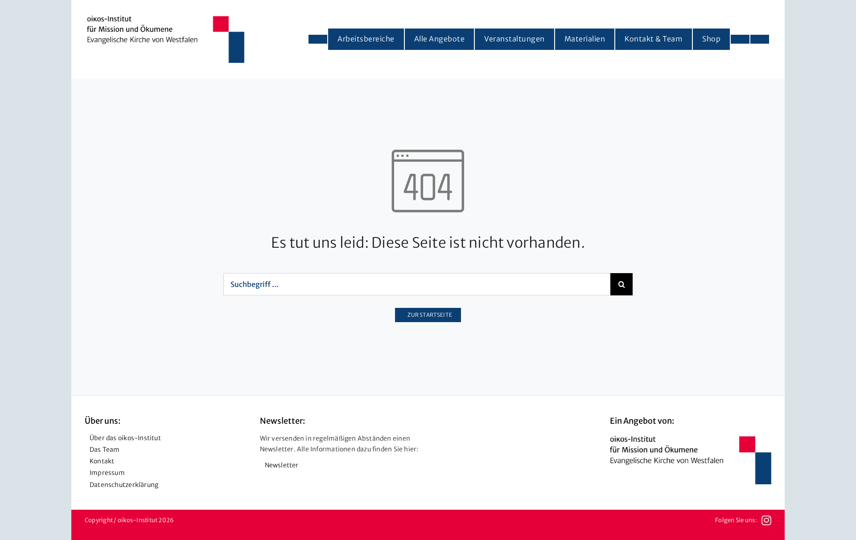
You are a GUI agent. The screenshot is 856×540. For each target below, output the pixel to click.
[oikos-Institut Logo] (165, 19)
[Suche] (759, 39)
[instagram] (766, 520)
